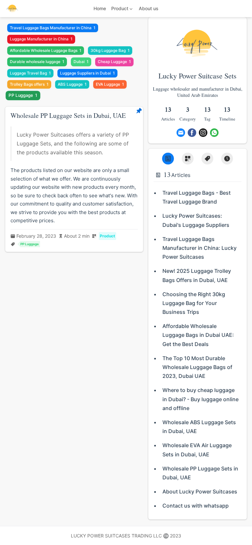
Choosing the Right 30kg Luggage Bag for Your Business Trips (193, 303)
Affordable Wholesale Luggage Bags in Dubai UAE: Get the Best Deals (198, 335)
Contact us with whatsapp (195, 505)
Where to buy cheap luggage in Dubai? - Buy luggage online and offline (200, 399)
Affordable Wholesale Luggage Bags (45, 50)
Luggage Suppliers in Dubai (87, 73)
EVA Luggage (110, 84)
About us (148, 8)
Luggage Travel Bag (30, 73)
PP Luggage (23, 95)
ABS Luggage (72, 84)
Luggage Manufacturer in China (41, 38)
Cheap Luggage (114, 61)
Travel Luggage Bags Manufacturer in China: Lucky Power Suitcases (199, 248)
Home (100, 8)
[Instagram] (203, 132)
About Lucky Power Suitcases (199, 491)
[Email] (181, 132)
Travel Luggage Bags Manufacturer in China (52, 27)
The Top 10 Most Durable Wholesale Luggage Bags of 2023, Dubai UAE (197, 367)
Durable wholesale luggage (37, 61)
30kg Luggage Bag (110, 50)
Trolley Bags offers (29, 84)
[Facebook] (192, 132)
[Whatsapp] (214, 132)
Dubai (81, 61)
